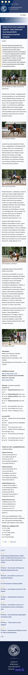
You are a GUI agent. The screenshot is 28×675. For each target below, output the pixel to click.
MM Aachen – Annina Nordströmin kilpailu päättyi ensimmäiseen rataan (13, 616)
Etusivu (2, 18)
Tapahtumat (13, 542)
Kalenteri (8, 4)
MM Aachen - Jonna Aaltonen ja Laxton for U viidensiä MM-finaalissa (12, 577)
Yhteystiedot (3, 4)
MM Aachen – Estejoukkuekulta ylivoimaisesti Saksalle (12, 598)
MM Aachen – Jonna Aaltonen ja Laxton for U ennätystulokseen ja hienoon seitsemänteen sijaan (12, 607)
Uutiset (6, 18)
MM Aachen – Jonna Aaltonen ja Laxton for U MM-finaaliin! (13, 590)
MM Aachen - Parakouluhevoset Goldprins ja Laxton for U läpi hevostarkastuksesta (14, 631)
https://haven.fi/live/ (7, 380)
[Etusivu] (4, 9)
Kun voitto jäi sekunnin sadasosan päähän (11, 583)
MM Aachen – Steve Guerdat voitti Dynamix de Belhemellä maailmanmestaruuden (12, 569)
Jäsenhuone (16, 4)
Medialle (12, 4)
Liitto (5, 542)
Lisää (2, 636)
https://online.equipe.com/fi (9, 373)
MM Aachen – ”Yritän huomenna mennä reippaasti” (11, 623)
